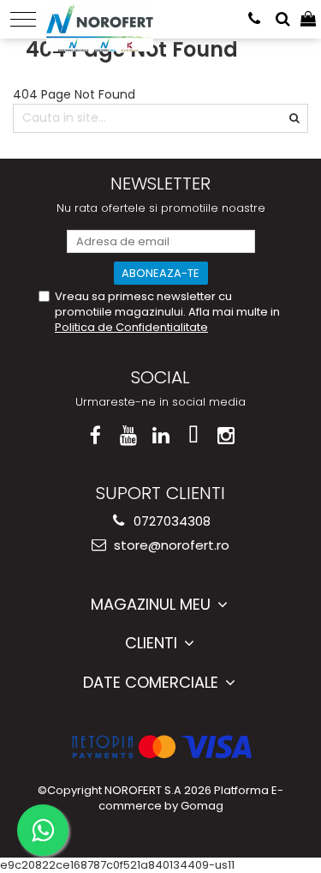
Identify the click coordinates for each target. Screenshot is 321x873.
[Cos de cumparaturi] (308, 19)
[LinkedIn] (160, 436)
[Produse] (23, 19)
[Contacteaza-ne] (254, 19)
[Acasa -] (99, 17)
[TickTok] (193, 436)
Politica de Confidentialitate (131, 327)
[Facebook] (95, 436)
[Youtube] (128, 436)
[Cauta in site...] (282, 19)
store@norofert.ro (169, 545)
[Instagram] (226, 436)
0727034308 (170, 521)
